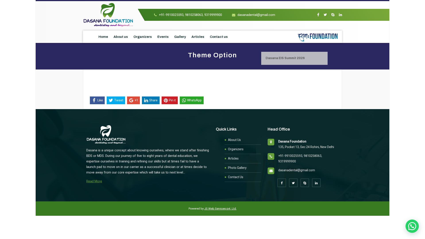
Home (103, 37)
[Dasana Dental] (108, 15)
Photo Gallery (237, 168)
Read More (94, 181)
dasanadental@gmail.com (256, 15)
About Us (234, 140)
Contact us (219, 37)
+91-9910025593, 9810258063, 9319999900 (190, 15)
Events (163, 37)
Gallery (180, 37)
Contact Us (235, 177)
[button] (412, 226)
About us (121, 37)
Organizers (142, 37)
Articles (197, 37)
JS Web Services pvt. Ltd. (220, 208)
